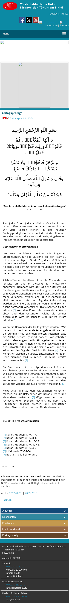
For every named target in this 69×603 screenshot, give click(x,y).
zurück (8, 499)
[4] (56, 350)
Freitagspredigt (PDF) (21, 118)
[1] (35, 273)
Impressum (51, 25)
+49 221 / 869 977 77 (16, 584)
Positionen (8, 523)
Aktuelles (7, 510)
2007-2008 (15, 493)
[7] (33, 397)
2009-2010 (31, 493)
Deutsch (54, 13)
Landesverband (11, 529)
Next (62, 85)
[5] (26, 360)
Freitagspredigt (10, 535)
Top (65, 506)
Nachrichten (9, 516)
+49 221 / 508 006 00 (16, 596)
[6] (63, 383)
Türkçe (64, 13)
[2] (14, 310)
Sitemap (63, 25)
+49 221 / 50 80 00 (14, 566)
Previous (6, 85)
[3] (14, 320)
